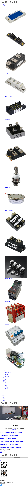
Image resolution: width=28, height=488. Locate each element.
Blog (3, 377)
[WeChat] (14, 473)
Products (4, 5)
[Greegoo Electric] (8, 3)
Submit (1, 460)
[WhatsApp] (14, 465)
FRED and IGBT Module (8, 372)
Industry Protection (7, 376)
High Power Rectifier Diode (8, 371)
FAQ (5, 379)
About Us (4, 380)
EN (3, 381)
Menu (1, 451)
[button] (7, 405)
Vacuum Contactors (7, 375)
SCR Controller (6, 374)
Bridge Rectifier (6, 373)
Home (4, 4)
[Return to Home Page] (14, 429)
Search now (8, 449)
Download (4, 370)
